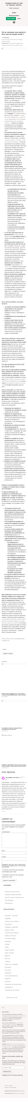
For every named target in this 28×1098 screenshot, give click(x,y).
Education (8, 967)
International (8, 903)
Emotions (8, 981)
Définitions (8, 973)
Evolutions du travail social (13, 984)
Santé (7, 947)
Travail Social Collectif (11, 933)
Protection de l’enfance (12, 921)
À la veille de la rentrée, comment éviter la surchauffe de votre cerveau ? (12, 728)
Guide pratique (11, 18)
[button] (14, 22)
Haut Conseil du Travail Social (9, 39)
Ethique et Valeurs (10, 935)
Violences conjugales (11, 964)
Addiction (8, 978)
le (14, 234)
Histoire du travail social (12, 891)
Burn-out (7, 958)
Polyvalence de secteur (12, 990)
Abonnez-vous (7, 1071)
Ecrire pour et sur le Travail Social (14, 4)
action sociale (11, 43)
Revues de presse (14, 15)
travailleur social (18, 45)
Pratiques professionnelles (13, 894)
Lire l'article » (5, 696)
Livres (19, 18)
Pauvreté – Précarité (11, 915)
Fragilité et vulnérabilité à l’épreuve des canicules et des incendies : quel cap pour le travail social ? (14, 765)
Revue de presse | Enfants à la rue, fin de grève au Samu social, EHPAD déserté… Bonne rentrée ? (14, 694)
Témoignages (9, 900)
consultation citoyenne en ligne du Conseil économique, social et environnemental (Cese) (15, 247)
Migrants (7, 955)
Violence (7, 961)
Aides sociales (9, 953)
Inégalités (8, 918)
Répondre (3, 811)
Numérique (8, 924)
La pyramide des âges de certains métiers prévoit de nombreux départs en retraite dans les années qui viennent (14, 621)
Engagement (19, 43)
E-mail (4, 857)
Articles (14, 12)
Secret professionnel (11, 976)
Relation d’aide (9, 930)
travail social (10, 45)
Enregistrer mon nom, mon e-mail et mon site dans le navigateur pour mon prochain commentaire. (14, 866)
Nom (3, 850)
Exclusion (8, 970)
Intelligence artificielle (11, 927)
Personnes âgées (10, 938)
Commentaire (6, 832)
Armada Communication (18, 1093)
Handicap (8, 941)
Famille (7, 944)
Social (11, 236)
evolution (4, 45)
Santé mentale (9, 950)
